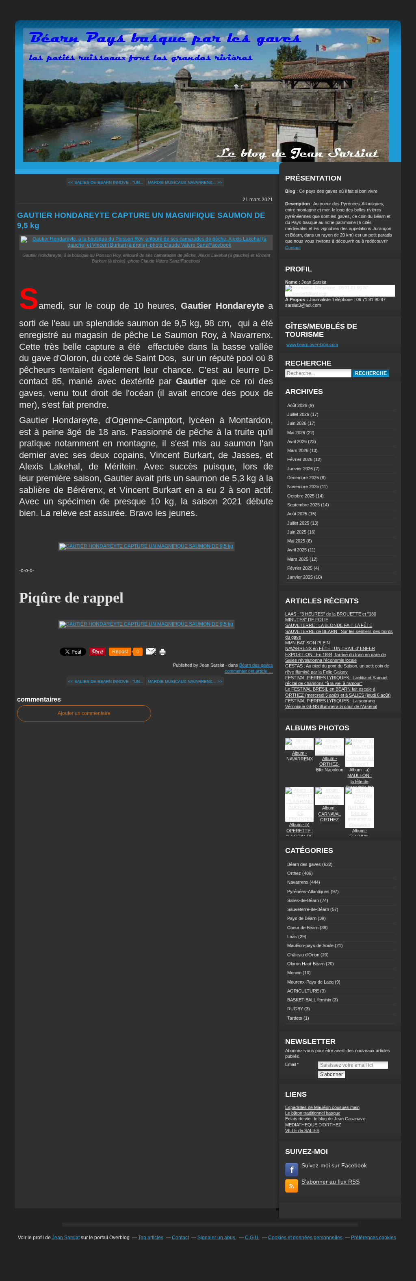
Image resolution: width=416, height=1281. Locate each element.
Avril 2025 (297, 549)
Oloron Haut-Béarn (306, 963)
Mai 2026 (296, 432)
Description (298, 203)
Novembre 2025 (303, 486)
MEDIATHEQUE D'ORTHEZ (313, 1124)
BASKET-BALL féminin (309, 999)
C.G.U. (252, 1237)
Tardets (294, 1018)
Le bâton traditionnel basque (312, 1113)
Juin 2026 (297, 423)
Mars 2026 (298, 450)
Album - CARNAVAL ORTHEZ (329, 813)
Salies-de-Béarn (303, 900)
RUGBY (295, 1008)
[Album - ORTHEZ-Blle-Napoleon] (329, 752)
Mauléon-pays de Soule (310, 945)
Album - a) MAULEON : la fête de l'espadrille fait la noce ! (359, 781)
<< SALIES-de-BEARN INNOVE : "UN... (105, 182)
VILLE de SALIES (302, 1130)
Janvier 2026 (300, 468)
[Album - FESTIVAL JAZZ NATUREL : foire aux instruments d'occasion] (359, 824)
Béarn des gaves (256, 665)
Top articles (150, 1237)
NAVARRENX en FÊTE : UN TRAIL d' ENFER (330, 648)
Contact (293, 247)
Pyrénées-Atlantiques (308, 891)
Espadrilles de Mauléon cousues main (322, 1107)
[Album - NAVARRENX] (299, 747)
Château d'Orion (303, 954)
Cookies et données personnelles (305, 1237)
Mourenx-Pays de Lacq (310, 982)
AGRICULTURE (303, 990)
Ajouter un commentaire (84, 713)
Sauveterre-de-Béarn (308, 909)
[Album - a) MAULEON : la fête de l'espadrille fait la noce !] (359, 764)
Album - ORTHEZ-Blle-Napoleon (329, 764)
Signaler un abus (216, 1237)
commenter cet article (247, 671)
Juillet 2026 (298, 414)
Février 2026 (300, 459)
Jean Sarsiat (66, 1237)
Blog (290, 191)
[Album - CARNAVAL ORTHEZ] (329, 802)
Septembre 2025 (304, 504)
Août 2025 (297, 513)
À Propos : (297, 299)
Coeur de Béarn (302, 927)
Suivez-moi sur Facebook (334, 1165)
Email (290, 1064)
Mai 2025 (296, 540)
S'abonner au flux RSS (330, 1181)
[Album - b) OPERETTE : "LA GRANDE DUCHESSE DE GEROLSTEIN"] (300, 818)
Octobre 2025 (301, 495)
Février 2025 (300, 568)
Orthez (294, 873)
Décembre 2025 (303, 477)
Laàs (292, 936)
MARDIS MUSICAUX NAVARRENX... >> (185, 182)
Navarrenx (297, 882)
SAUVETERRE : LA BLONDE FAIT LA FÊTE (328, 625)
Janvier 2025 (300, 577)
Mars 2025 (298, 559)
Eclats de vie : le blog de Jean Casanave (325, 1118)
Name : (293, 282)
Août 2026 (297, 405)
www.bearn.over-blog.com (312, 344)
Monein (294, 972)
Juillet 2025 (298, 523)
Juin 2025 (297, 532)
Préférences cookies (373, 1237)
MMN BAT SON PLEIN (307, 642)
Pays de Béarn (301, 918)
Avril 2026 (297, 441)
